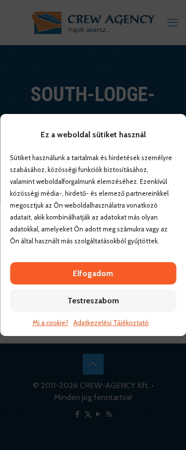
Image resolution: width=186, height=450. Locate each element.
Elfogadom (93, 273)
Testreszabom (93, 300)
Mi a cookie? (50, 323)
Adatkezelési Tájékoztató (111, 323)
